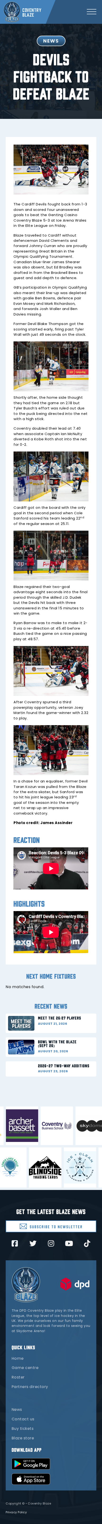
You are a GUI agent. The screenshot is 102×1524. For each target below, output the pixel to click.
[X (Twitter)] (33, 1243)
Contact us (23, 1419)
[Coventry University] (70, 1125)
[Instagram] (51, 1243)
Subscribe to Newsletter (56, 1226)
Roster (18, 1377)
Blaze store (23, 1438)
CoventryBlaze (31, 12)
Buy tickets (23, 1428)
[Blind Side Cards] (31, 1167)
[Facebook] (15, 1243)
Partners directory (30, 1386)
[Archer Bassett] (35, 1125)
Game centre (25, 1367)
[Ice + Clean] (66, 1167)
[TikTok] (87, 1243)
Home (18, 1358)
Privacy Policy (16, 1512)
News (17, 1409)
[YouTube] (69, 1243)
